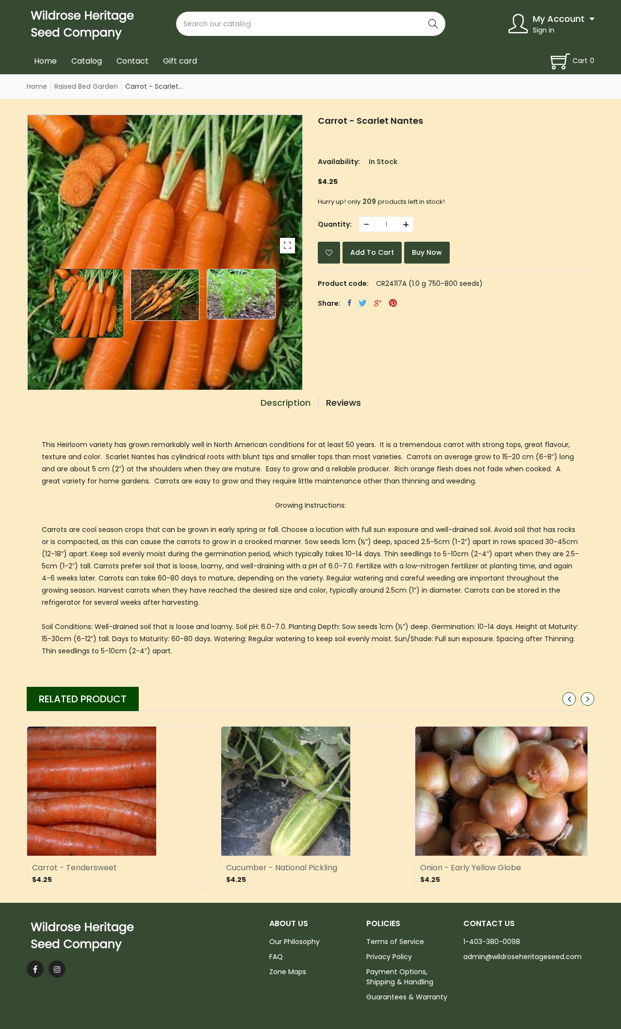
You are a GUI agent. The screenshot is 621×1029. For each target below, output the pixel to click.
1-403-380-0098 (491, 941)
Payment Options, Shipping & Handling (399, 977)
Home (45, 60)
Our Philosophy (294, 941)
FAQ (276, 957)
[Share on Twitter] (363, 303)
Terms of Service (395, 941)
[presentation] (42, 303)
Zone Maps (287, 972)
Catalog (86, 60)
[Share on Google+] (378, 303)
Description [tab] (285, 403)
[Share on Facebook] (349, 303)
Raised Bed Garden (86, 86)
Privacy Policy (389, 957)
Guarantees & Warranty (406, 997)
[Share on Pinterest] (393, 303)
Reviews (343, 403)
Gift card (180, 60)
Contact (132, 60)
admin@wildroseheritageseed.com (522, 957)
